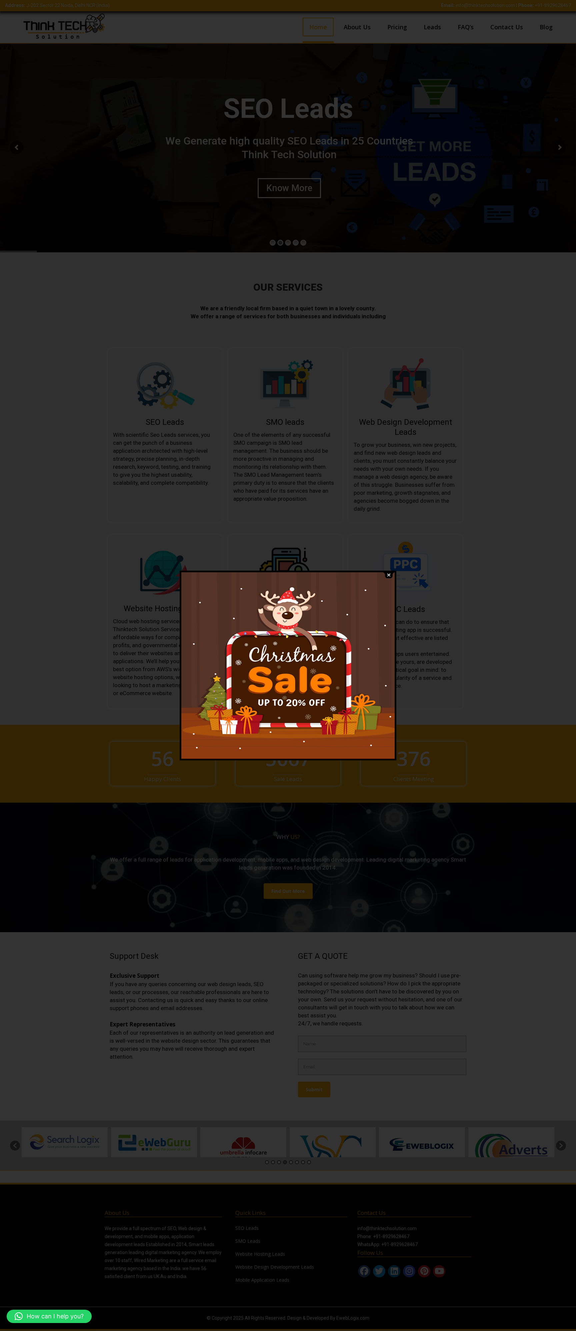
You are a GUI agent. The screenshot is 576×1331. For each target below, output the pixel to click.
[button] (49, 1316)
